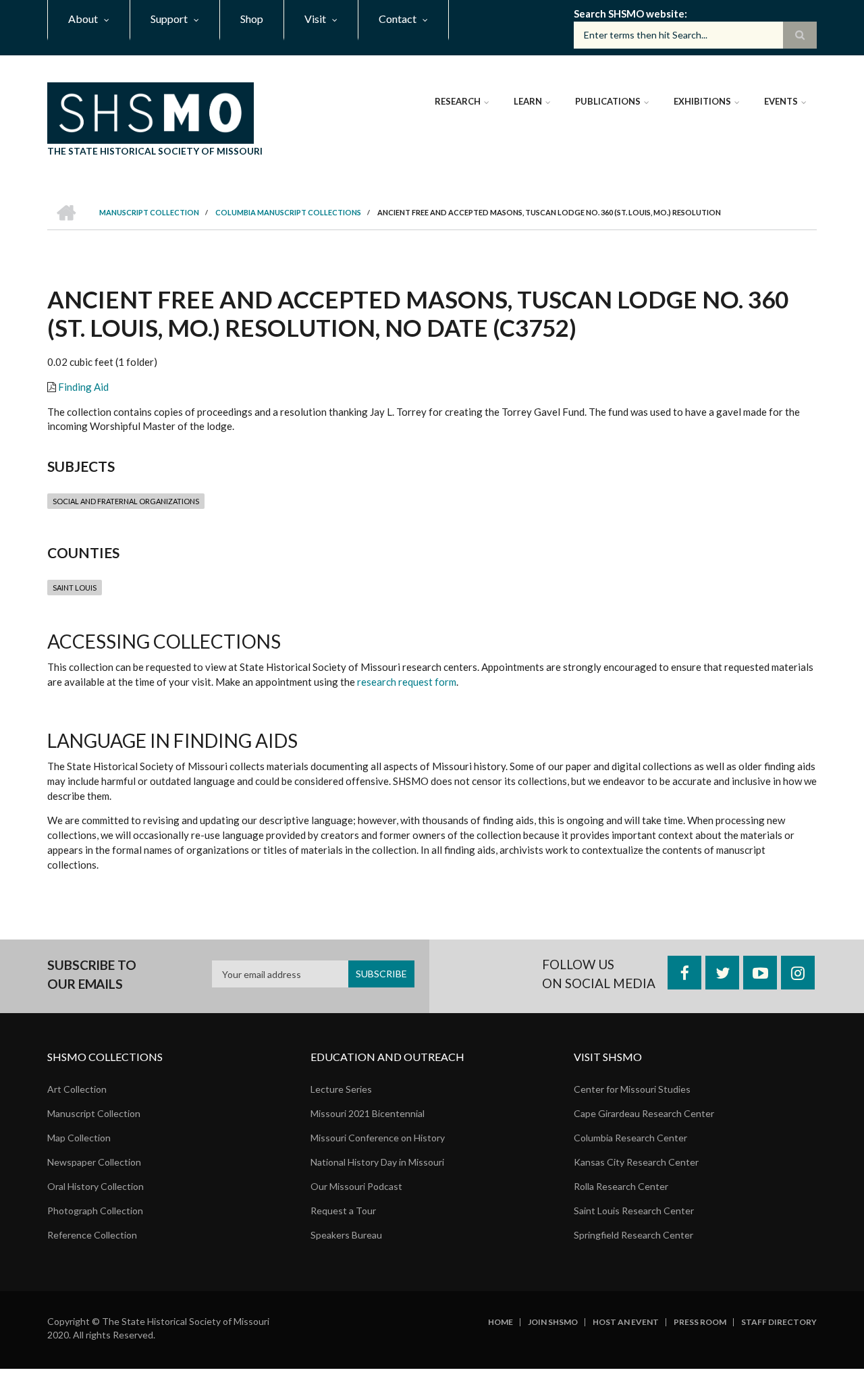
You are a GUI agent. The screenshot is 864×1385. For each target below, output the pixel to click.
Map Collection (79, 1137)
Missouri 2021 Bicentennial (367, 1113)
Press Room (700, 1322)
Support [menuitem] (169, 18)
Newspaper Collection (94, 1162)
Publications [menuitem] (608, 101)
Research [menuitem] (458, 101)
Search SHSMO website (629, 13)
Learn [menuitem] (528, 101)
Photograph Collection (95, 1210)
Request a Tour (343, 1210)
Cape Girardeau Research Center (644, 1113)
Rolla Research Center (621, 1186)
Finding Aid (83, 387)
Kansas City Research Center (636, 1162)
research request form (406, 682)
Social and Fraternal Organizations (126, 501)
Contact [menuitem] (397, 18)
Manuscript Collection (93, 1113)
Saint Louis (75, 587)
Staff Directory (779, 1322)
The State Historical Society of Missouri (155, 151)
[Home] (150, 111)
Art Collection (77, 1089)
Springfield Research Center (633, 1235)
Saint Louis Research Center (634, 1210)
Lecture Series (341, 1089)
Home (500, 1322)
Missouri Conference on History (377, 1137)
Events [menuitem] (781, 101)
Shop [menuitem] (251, 18)
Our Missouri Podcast (356, 1186)
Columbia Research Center (630, 1137)
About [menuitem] (83, 18)
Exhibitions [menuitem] (702, 101)
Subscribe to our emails (91, 974)
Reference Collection (92, 1235)
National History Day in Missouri (377, 1162)
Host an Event (626, 1322)
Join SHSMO (553, 1322)
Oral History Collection (95, 1186)
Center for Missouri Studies (632, 1089)
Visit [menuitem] (315, 18)
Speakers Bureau (346, 1235)
